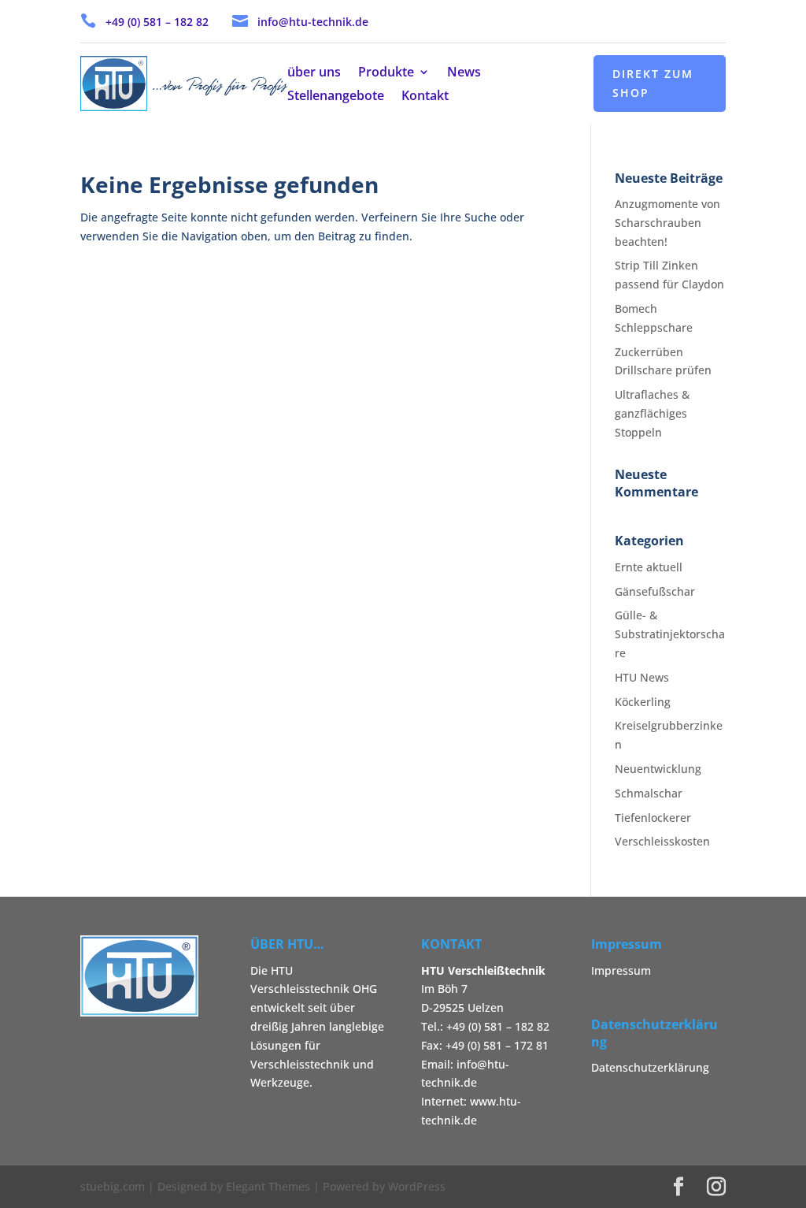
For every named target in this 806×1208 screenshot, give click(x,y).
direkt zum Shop (652, 83)
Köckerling (643, 701)
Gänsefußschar (655, 591)
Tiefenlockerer (653, 817)
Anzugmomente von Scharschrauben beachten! (667, 222)
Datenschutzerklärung (650, 1067)
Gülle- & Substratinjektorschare (670, 634)
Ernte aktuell (648, 566)
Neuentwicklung (658, 768)
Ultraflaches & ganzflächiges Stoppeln (652, 413)
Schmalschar (648, 793)
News (464, 73)
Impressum (621, 970)
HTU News (642, 677)
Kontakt (425, 97)
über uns (314, 73)
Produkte (386, 73)
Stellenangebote (335, 97)
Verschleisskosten (662, 841)
